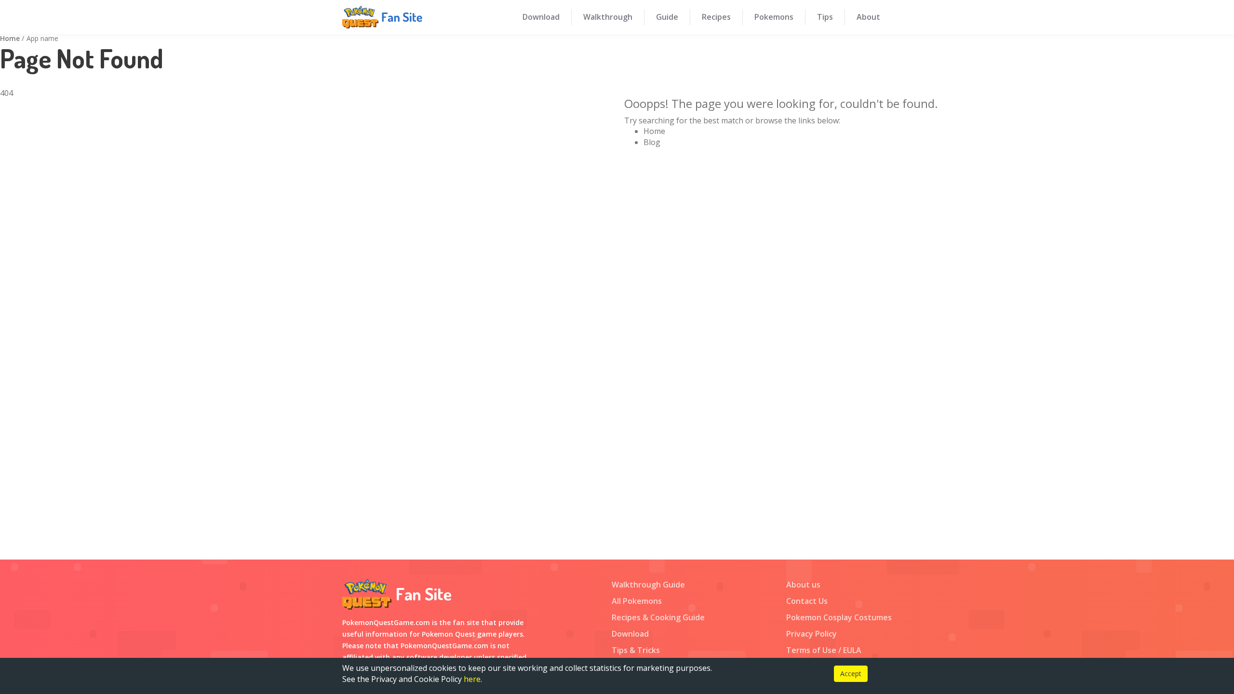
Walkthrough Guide (648, 584)
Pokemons (773, 17)
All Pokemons (637, 601)
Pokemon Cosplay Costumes (839, 617)
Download (541, 17)
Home (10, 38)
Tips (825, 17)
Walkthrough (607, 17)
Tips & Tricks (636, 650)
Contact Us (807, 601)
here (472, 679)
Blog (652, 142)
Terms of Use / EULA (823, 650)
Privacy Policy (811, 633)
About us (803, 584)
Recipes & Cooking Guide (658, 617)
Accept (850, 673)
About (868, 17)
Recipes (716, 17)
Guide (667, 17)
